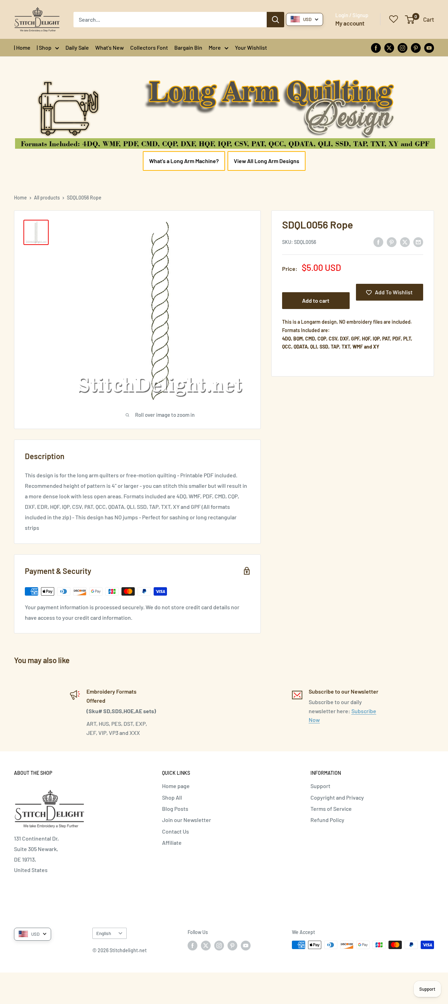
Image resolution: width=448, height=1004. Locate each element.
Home (20, 198)
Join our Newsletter (186, 819)
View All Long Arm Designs (266, 160)
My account (349, 23)
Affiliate (172, 842)
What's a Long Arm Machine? (184, 160)
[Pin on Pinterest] (392, 241)
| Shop (44, 47)
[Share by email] (418, 241)
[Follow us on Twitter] (389, 47)
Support (320, 785)
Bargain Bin (188, 47)
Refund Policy (327, 819)
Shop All (172, 797)
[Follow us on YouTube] (429, 47)
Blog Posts (175, 808)
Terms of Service (331, 808)
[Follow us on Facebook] (376, 47)
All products (47, 198)
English (103, 933)
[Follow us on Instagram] (402, 47)
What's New (109, 47)
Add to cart (315, 300)
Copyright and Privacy (337, 797)
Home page (176, 785)
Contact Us (175, 831)
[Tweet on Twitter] (405, 241)
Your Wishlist (251, 47)
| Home (22, 47)
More (215, 47)
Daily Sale (77, 47)
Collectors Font (149, 47)
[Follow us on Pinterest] (416, 47)
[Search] (275, 19)
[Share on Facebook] (378, 241)
